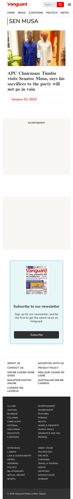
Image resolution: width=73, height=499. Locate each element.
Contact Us (15, 367)
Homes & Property (48, 425)
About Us (13, 363)
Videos (42, 467)
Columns (12, 417)
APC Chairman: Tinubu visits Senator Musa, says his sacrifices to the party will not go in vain (36, 81)
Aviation (12, 410)
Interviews (13, 448)
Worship (43, 479)
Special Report (16, 475)
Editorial (12, 425)
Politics (51, 12)
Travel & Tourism (48, 463)
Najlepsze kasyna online (19, 382)
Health (42, 421)
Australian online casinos (51, 382)
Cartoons (43, 459)
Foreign (42, 417)
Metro (65, 12)
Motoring (12, 463)
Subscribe (36, 335)
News (22, 12)
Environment (45, 410)
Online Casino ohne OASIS (20, 374)
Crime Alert (14, 421)
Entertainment (46, 406)
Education (13, 433)
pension (42, 437)
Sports (11, 479)
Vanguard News (17, 4)
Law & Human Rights (19, 455)
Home (11, 12)
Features (43, 413)
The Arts (43, 455)
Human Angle (46, 429)
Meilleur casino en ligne (51, 374)
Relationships (15, 471)
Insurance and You (49, 433)
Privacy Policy (48, 367)
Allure (11, 406)
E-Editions (36, 12)
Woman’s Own (46, 475)
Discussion (13, 429)
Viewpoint (44, 471)
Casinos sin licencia (15, 389)
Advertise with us (51, 363)
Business (12, 413)
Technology (45, 451)
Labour (11, 451)
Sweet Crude (45, 448)
